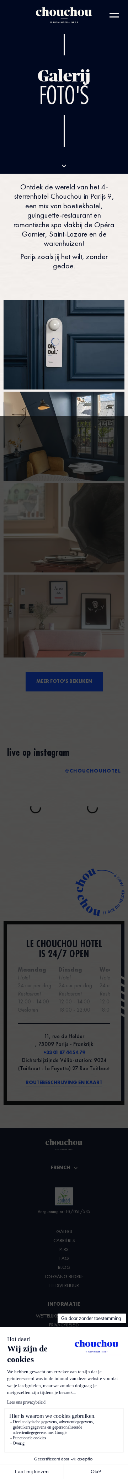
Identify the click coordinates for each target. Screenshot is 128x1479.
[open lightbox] (64, 344)
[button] (64, 1168)
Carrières (64, 1240)
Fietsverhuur (64, 1285)
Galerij (64, 1231)
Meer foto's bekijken (64, 681)
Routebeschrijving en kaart (64, 1082)
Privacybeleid (64, 1324)
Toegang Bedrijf (64, 1276)
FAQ (64, 1258)
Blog (64, 1267)
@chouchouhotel (93, 771)
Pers (64, 1249)
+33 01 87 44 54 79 (64, 1052)
